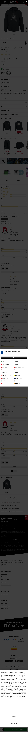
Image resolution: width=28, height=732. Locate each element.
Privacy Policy (8, 697)
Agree (14, 716)
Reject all (14, 720)
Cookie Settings (4, 696)
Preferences (14, 723)
